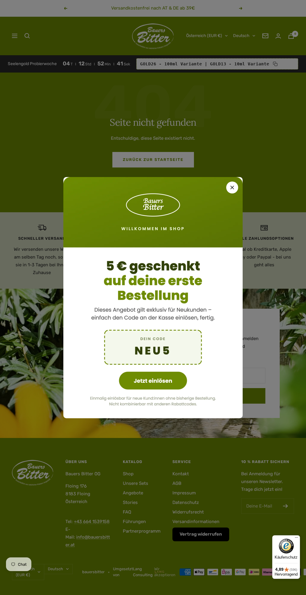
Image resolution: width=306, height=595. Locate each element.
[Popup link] (153, 297)
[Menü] (296, 538)
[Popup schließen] (232, 187)
